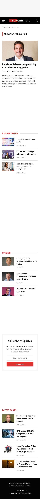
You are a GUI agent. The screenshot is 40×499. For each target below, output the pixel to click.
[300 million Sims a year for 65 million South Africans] (8, 418)
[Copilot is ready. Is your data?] (8, 142)
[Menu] (3, 20)
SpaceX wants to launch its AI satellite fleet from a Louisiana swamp (26, 464)
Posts (9, 27)
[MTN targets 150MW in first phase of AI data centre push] (8, 433)
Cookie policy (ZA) (21, 490)
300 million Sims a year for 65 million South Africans (25, 419)
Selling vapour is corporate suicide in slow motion (26, 261)
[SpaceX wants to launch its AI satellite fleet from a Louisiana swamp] (8, 464)
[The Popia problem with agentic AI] (8, 291)
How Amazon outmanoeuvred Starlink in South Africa (26, 276)
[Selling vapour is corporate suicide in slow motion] (8, 261)
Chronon (27, 486)
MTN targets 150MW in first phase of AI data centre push (25, 434)
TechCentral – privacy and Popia (21, 493)
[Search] (36, 20)
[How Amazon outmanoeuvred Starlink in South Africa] (8, 276)
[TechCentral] (20, 20)
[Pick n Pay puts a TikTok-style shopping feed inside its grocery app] (8, 449)
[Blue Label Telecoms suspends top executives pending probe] (20, 51)
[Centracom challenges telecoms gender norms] (8, 154)
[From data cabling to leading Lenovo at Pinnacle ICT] (8, 166)
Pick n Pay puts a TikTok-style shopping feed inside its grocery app (26, 449)
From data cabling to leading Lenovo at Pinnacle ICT (24, 167)
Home (4, 27)
